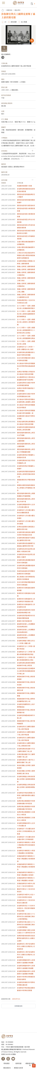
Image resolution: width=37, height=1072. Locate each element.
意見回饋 (14, 22)
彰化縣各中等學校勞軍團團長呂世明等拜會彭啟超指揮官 (26, 366)
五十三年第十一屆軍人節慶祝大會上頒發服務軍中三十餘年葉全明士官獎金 (26, 330)
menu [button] (3, 3)
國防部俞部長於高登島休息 (26, 205)
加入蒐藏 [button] (24, 22)
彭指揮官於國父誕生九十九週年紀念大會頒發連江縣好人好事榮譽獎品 (26, 916)
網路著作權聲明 (30, 1064)
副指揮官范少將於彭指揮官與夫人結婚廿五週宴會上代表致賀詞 (26, 946)
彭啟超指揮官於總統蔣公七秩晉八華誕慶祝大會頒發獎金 (26, 866)
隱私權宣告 (7, 1068)
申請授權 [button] (4, 50)
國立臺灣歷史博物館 (7, 1036)
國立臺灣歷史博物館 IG (8, 1059)
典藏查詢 (9, 10)
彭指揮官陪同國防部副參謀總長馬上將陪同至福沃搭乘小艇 (26, 474)
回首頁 (2, 10)
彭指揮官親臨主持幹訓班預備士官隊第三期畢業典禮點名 (26, 787)
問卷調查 (7, 1063)
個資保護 (18, 1063)
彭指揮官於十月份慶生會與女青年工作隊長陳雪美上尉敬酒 (26, 831)
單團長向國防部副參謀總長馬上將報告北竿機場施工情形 (26, 487)
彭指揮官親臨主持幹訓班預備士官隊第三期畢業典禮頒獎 (26, 779)
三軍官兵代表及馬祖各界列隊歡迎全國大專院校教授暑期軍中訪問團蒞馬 (26, 255)
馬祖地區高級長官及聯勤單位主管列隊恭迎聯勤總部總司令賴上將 (26, 671)
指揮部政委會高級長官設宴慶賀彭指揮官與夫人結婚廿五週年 (26, 938)
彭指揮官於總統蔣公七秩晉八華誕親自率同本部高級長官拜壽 (26, 845)
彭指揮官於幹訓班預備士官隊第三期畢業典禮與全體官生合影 (26, 795)
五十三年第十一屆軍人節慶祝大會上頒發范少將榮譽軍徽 (26, 322)
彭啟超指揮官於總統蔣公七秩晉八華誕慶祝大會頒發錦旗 (26, 858)
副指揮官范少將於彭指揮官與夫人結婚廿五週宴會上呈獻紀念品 (26, 954)
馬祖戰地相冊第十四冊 (24, 186)
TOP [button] (34, 1065)
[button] (3, 22)
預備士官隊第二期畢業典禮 (26, 266)
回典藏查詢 (18, 1006)
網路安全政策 (18, 1068)
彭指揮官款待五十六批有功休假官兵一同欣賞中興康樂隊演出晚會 (26, 908)
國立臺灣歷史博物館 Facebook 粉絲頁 (3, 1059)
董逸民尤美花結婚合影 (24, 621)
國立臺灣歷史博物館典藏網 (19, 3)
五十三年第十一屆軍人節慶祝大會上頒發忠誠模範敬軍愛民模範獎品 (26, 313)
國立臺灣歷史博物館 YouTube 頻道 (13, 1059)
